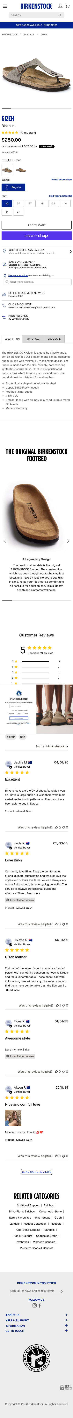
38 (41, 203)
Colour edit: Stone (50, 1211)
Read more (33, 893)
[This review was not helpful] (63, 827)
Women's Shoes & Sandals (36, 1248)
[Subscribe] (61, 1291)
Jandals (14, 1223)
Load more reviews (36, 1172)
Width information (61, 179)
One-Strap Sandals (28, 1229)
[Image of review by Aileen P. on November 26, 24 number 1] (13, 1118)
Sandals (29, 34)
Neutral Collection (35, 1223)
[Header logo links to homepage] (36, 6)
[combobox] (52, 746)
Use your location (18, 275)
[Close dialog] (71, 686)
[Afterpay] (47, 146)
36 (18, 203)
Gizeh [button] (29, 811)
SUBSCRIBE (19, 718)
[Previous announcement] (3, 25)
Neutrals (56, 1223)
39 (53, 203)
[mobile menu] (5, 6)
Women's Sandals (44, 1242)
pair (22, 737)
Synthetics (22, 1242)
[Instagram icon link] (35, 1305)
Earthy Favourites (20, 1217)
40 (65, 203)
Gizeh (44, 34)
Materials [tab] (33, 338)
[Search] (60, 15)
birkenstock (10, 34)
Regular (16, 187)
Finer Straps (42, 1217)
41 (7, 212)
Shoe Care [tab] (54, 338)
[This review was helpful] (56, 827)
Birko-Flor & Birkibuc (22, 1211)
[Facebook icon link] (40, 1305)
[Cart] (67, 6)
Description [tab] (12, 338)
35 (6, 203)
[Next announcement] (69, 25)
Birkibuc (49, 1205)
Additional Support (28, 1205)
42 (18, 212)
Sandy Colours (23, 1236)
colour (11, 737)
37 (30, 203)
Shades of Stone (46, 1236)
